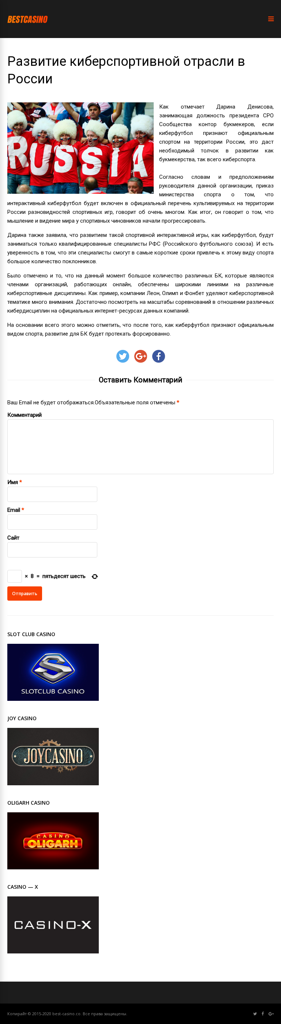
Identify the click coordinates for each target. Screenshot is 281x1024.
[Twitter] (255, 1014)
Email (13, 510)
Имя (12, 482)
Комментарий (24, 415)
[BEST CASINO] (27, 29)
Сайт (13, 537)
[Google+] (271, 1014)
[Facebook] (263, 1014)
